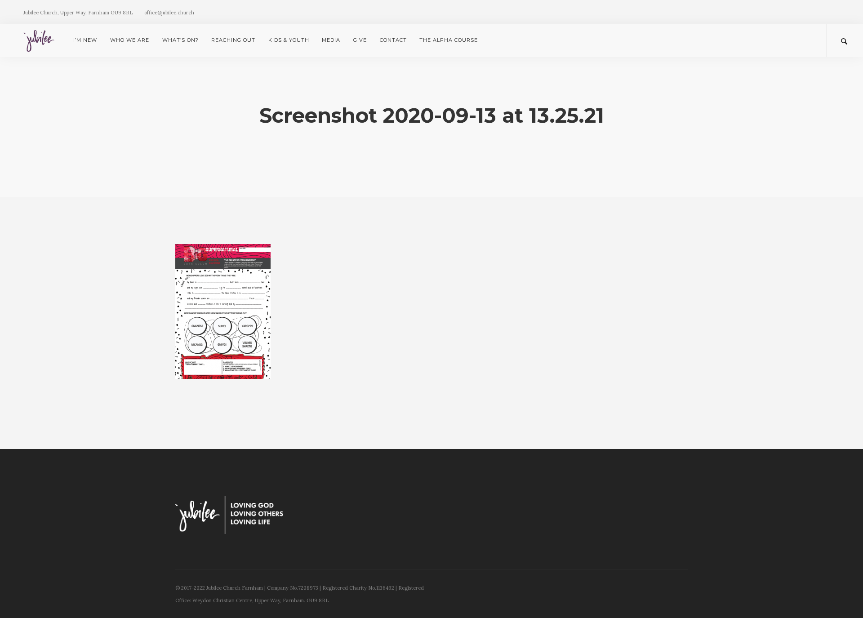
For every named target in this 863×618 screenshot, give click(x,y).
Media (331, 40)
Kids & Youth (288, 40)
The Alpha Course (448, 40)
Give (360, 40)
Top (842, 597)
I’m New (85, 40)
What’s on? (180, 40)
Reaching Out (233, 40)
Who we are (129, 40)
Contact (393, 40)
